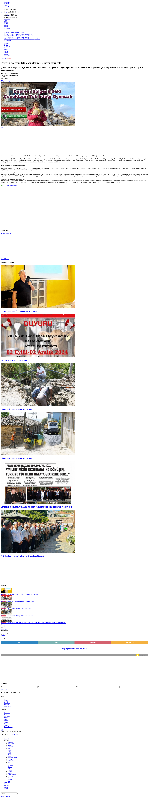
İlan (23, 37)
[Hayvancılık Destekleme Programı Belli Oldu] (38, 357)
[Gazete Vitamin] (6, 13)
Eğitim (6, 22)
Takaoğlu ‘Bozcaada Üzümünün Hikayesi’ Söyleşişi (19, 311)
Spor (38, 39)
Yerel (5, 37)
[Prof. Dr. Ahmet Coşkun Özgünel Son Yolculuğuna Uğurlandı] (38, 552)
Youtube (22, 32)
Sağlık (6, 17)
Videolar (6, 3)
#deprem (3, 233)
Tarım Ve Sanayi (20, 35)
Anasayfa (3, 58)
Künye (6, 40)
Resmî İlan (7, 28)
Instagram (16, 32)
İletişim (10, 40)
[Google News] (5, 81)
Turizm (6, 26)
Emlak (6, 25)
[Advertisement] (52, 142)
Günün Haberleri (8, 7)
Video (5, 784)
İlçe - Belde (7, 15)
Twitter (12, 32)
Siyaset (11, 39)
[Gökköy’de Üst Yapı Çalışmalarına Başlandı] (38, 406)
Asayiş (6, 23)
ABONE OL (4, 635)
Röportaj (6, 39)
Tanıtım (9, 37)
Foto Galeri (7, 2)
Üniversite (7, 19)
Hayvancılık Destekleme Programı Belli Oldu (16, 360)
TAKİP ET (4, 629)
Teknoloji (33, 35)
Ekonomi (25, 39)
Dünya (30, 39)
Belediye (27, 35)
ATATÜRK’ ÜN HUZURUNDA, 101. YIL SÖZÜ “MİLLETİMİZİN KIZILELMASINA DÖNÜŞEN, (36, 507)
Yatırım (20, 37)
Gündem (26, 37)
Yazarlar (6, 785)
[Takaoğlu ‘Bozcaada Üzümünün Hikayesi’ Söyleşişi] (38, 308)
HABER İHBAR (5, 796)
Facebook (6, 32)
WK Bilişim (15, 734)
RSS (14, 40)
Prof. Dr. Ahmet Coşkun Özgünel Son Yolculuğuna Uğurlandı (22, 556)
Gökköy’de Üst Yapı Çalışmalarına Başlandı (16, 409)
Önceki (3, 259)
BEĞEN (3, 626)
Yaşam (6, 20)
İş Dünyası (14, 37)
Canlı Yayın (7, 5)
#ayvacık (8, 233)
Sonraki (7, 259)
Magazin (34, 39)
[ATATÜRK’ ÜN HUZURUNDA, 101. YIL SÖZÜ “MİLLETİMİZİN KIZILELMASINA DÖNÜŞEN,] (38, 503)
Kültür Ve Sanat (17, 39)
